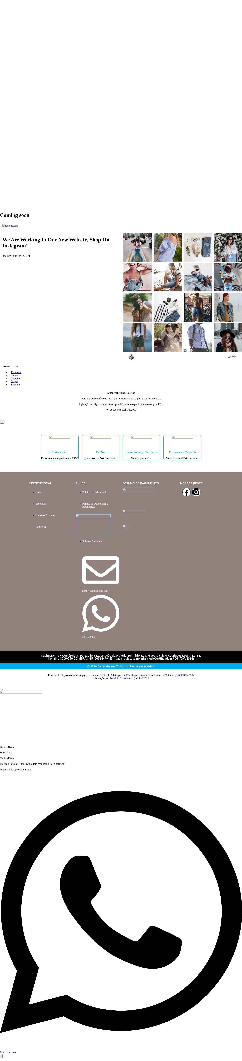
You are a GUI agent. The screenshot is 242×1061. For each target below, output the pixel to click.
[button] (138, 247)
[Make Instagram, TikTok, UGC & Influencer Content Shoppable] (232, 357)
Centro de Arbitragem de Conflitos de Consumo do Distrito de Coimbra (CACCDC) (144, 675)
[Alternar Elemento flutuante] (1, 1056)
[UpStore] (10, 225)
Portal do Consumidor (121, 678)
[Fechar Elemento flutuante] (1, 689)
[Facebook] (186, 492)
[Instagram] (196, 492)
